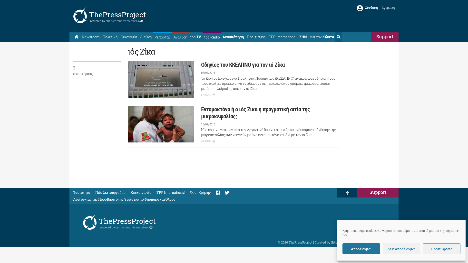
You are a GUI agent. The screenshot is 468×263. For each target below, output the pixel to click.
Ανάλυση (180, 37)
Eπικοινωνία (141, 192)
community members (125, 21)
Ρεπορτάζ (162, 37)
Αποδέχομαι (361, 248)
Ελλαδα (206, 95)
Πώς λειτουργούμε (110, 192)
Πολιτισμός (256, 37)
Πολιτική (110, 37)
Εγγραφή (388, 7)
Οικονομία (129, 37)
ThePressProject (117, 14)
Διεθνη (206, 141)
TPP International (282, 37)
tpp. (195, 37)
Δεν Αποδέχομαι (401, 248)
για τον (322, 37)
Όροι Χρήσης (200, 192)
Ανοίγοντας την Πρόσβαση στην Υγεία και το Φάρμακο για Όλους (124, 199)
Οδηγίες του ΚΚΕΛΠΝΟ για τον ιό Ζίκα (243, 64)
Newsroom (90, 37)
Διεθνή (146, 37)
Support (384, 36)
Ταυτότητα (81, 192)
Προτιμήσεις (441, 248)
